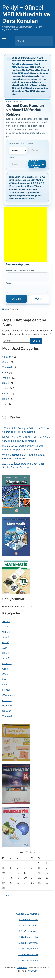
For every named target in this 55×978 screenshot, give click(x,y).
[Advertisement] (27, 234)
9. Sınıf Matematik (28, 942)
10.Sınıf (6, 377)
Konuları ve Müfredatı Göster (35, 164)
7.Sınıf (5, 404)
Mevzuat (6, 689)
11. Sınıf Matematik (28, 954)
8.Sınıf (5, 398)
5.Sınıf (5, 637)
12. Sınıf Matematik (28, 960)
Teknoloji (7, 367)
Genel (5, 372)
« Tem (5, 895)
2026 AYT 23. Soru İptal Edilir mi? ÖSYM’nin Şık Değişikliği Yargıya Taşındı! (26, 430)
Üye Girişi (16, 299)
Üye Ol (38, 298)
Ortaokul (7, 700)
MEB (4, 684)
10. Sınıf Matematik (28, 948)
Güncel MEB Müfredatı (28, 913)
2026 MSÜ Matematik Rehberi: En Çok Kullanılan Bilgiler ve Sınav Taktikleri (22, 447)
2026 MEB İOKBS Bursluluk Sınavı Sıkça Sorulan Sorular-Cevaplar (23, 465)
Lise (4, 679)
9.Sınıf (5, 383)
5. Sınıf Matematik (28, 919)
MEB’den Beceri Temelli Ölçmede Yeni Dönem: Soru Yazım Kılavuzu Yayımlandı (26, 439)
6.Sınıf (5, 393)
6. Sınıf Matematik (28, 925)
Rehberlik (7, 705)
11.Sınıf (5, 388)
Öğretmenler (9, 695)
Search (48, 41)
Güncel (6, 362)
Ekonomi (7, 663)
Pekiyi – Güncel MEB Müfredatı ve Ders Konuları (26, 14)
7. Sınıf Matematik (28, 931)
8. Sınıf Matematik (28, 937)
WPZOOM (32, 971)
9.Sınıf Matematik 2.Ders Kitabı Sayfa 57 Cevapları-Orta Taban (24, 456)
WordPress (22, 967)
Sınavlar (6, 356)
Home (5, 309)
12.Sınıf (6, 632)
